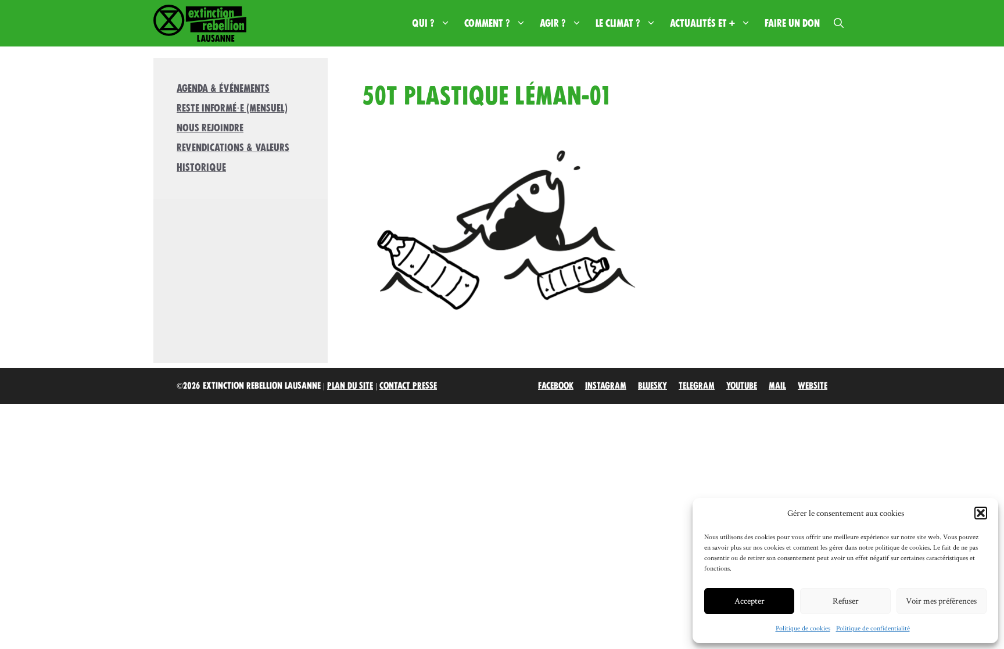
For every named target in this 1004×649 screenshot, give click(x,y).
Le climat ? (618, 23)
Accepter (749, 600)
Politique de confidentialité (873, 627)
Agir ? (553, 23)
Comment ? (487, 23)
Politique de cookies (803, 627)
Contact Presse (408, 386)
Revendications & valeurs (233, 147)
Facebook (555, 386)
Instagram (605, 386)
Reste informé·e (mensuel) (232, 108)
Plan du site (350, 386)
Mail (777, 386)
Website (812, 386)
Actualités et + (702, 23)
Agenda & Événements (223, 88)
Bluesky (652, 386)
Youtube (741, 386)
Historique (201, 167)
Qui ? (423, 23)
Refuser (846, 600)
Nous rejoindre (210, 128)
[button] (981, 513)
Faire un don (792, 23)
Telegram (697, 386)
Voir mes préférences (941, 600)
